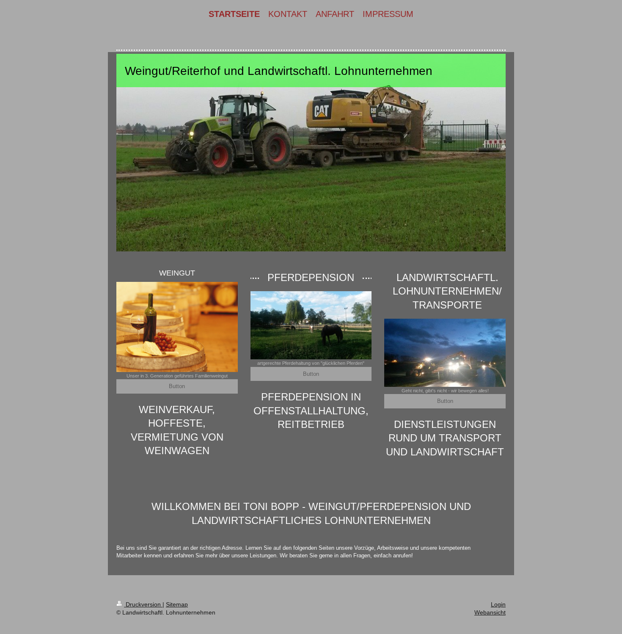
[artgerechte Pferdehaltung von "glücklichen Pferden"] (311, 325)
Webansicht (490, 612)
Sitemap (177, 604)
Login (498, 604)
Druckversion (143, 604)
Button (177, 386)
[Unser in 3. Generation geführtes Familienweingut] (177, 327)
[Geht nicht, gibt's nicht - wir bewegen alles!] (445, 353)
